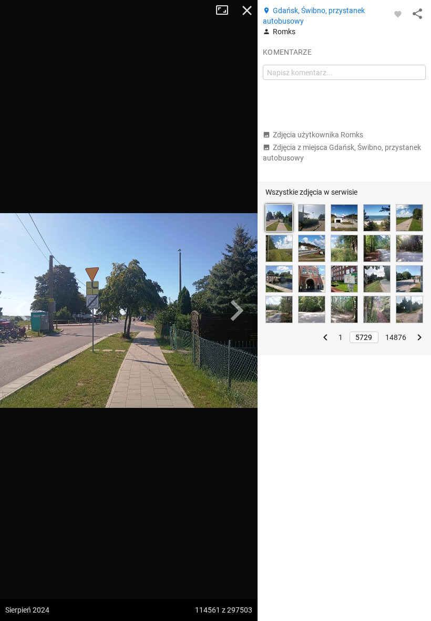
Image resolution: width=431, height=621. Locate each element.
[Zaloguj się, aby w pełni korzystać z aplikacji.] (397, 13)
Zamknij (247, 10)
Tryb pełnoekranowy (226, 10)
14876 (395, 337)
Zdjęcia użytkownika (318, 135)
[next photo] (237, 310)
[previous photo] (21, 310)
